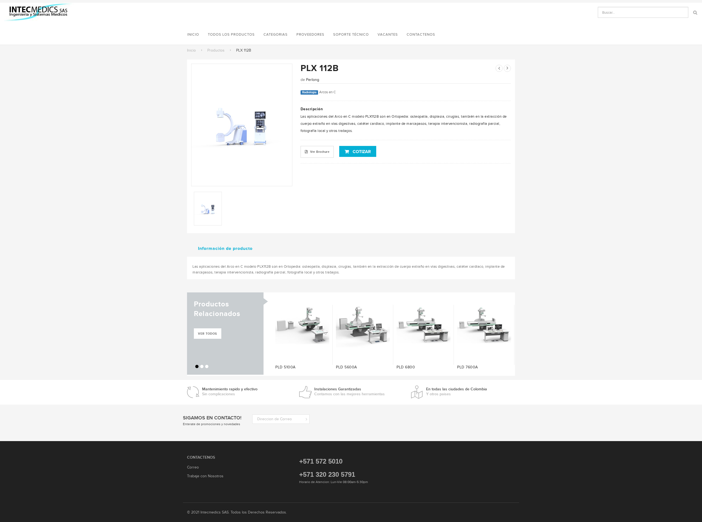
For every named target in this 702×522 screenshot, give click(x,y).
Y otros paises (456, 391)
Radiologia (309, 92)
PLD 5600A (346, 367)
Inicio (191, 50)
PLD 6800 (406, 367)
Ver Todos (207, 333)
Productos (216, 50)
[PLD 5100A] (302, 325)
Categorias (276, 34)
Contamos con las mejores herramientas (349, 391)
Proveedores (310, 34)
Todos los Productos (231, 34)
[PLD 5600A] (363, 325)
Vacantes (388, 34)
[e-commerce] (39, 12)
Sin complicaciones (229, 391)
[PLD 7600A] (484, 325)
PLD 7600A (467, 367)
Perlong (312, 80)
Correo (193, 467)
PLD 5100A (285, 367)
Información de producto (225, 248)
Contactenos (421, 34)
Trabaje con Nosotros (205, 476)
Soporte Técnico (351, 34)
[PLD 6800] (424, 325)
